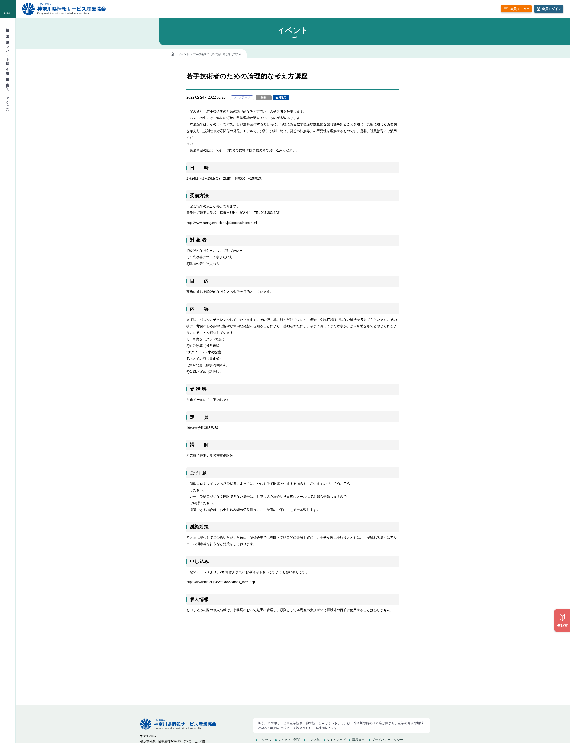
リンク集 (313, 739)
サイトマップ (336, 739)
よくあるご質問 (289, 739)
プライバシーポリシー (387, 739)
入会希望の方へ (8, 85)
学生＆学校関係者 (8, 67)
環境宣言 (358, 739)
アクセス (8, 102)
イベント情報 (8, 51)
